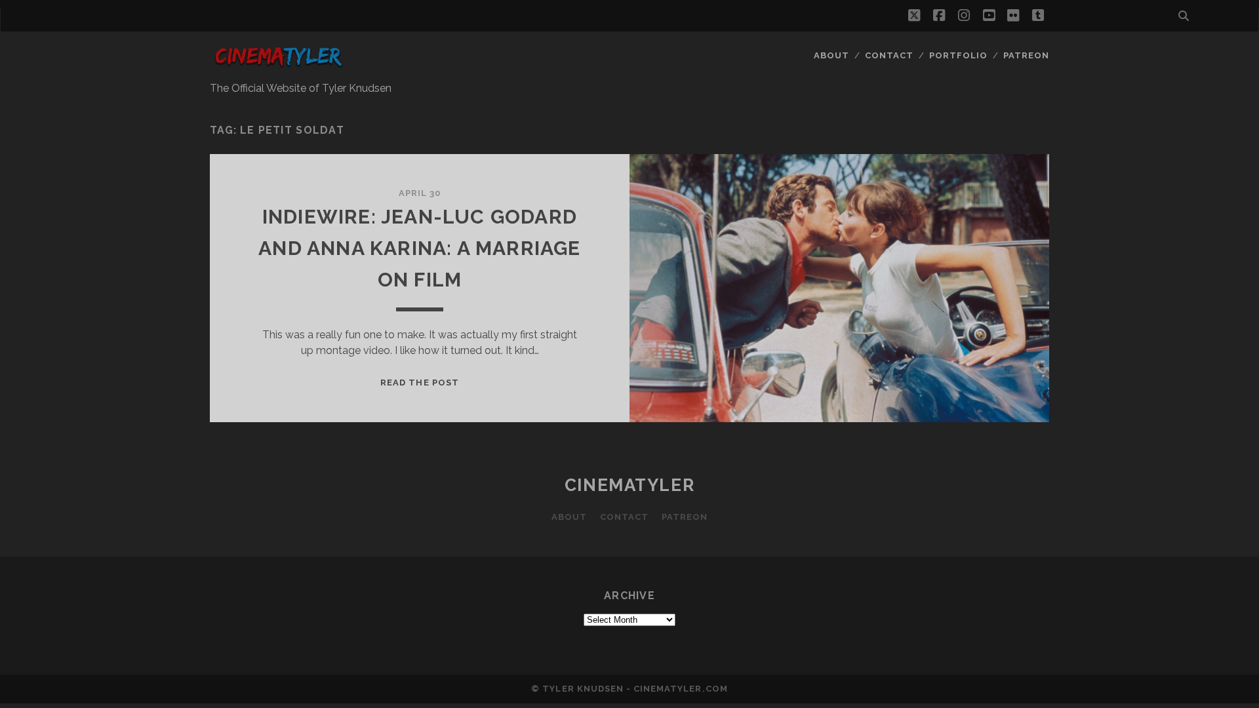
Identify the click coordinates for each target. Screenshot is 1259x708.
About (831, 55)
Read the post (419, 382)
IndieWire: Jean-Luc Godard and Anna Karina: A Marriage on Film (419, 248)
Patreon (1026, 55)
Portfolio (958, 55)
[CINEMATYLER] (278, 67)
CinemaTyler (629, 485)
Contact (889, 55)
